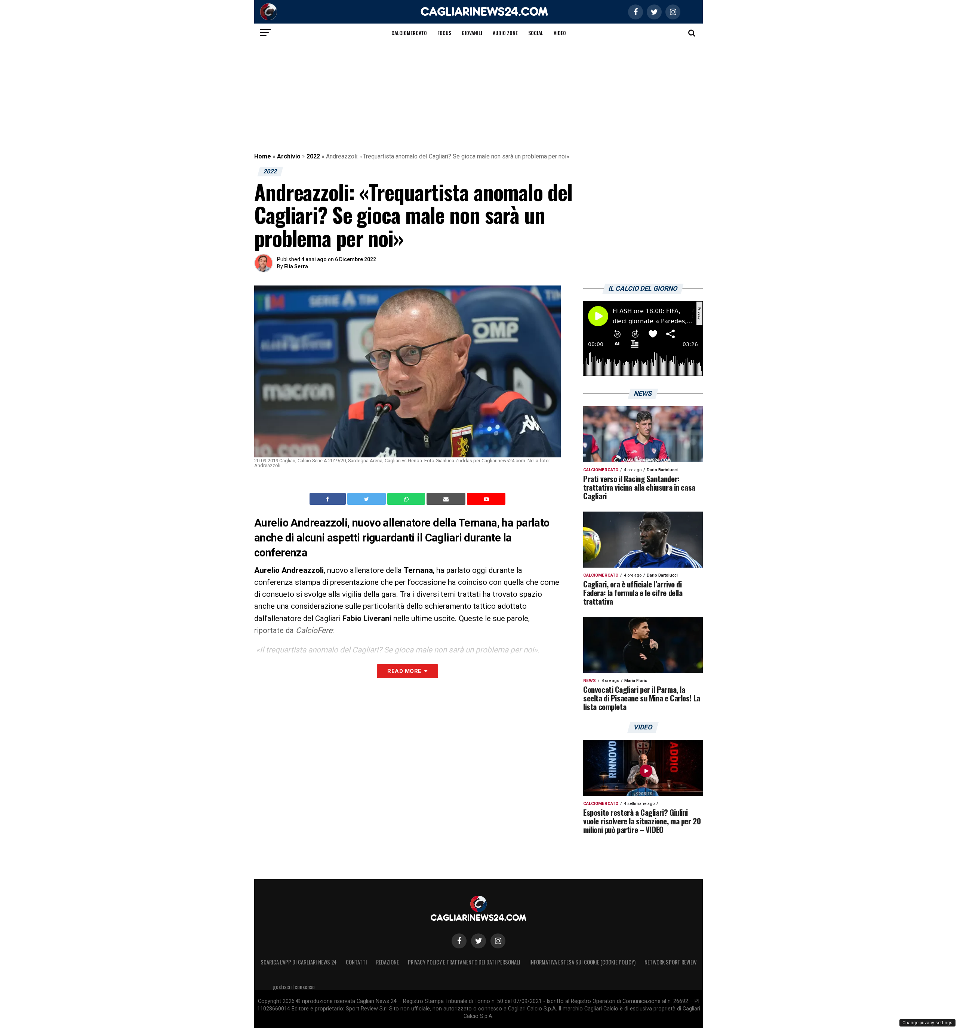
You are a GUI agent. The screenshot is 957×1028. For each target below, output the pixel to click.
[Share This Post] (407, 499)
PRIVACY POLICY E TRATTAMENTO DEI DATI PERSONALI (464, 962)
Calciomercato (409, 33)
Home (262, 156)
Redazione (387, 962)
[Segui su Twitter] (478, 940)
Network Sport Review (670, 962)
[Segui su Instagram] (497, 940)
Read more (404, 671)
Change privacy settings (927, 1022)
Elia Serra (296, 266)
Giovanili (472, 33)
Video (560, 33)
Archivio (289, 156)
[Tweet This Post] (367, 499)
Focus (444, 33)
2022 (313, 156)
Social (535, 33)
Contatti (356, 962)
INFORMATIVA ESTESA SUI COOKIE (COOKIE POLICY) (582, 962)
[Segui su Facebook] (459, 940)
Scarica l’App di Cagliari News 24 (299, 962)
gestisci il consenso (294, 987)
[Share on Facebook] (329, 499)
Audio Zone (505, 33)
